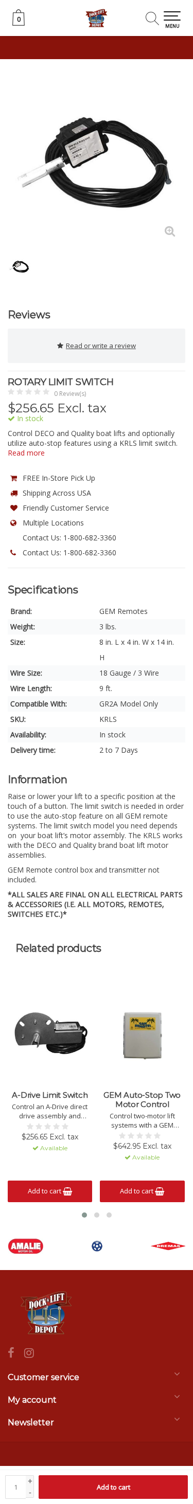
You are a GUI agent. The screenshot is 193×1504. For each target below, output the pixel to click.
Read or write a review (101, 345)
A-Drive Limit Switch (49, 1095)
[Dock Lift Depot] (96, 18)
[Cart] (18, 23)
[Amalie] (25, 1246)
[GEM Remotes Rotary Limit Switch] (96, 158)
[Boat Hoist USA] (96, 1246)
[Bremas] (168, 1246)
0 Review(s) (70, 393)
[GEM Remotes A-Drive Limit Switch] (50, 1034)
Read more (26, 453)
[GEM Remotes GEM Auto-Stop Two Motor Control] (142, 1034)
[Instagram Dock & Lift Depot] (33, 1354)
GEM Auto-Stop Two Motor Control (142, 1100)
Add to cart (113, 1487)
